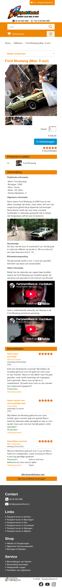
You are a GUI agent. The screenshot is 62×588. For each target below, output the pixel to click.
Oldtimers (18, 43)
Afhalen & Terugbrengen (18, 543)
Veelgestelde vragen (16, 567)
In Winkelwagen (45, 141)
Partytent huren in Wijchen (19, 531)
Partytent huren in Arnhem (19, 517)
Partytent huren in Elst (17, 522)
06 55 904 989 (15, 499)
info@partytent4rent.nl (19, 504)
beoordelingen (49, 151)
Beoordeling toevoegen (17, 564)
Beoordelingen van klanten (19, 561)
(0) (34, 3)
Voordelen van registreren (19, 570)
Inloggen (40, 2)
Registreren (48, 2)
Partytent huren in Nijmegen (19, 528)
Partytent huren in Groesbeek (20, 525)
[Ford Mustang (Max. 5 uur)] (31, 90)
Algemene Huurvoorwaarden (20, 546)
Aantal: (44, 129)
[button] (8, 93)
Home (8, 43)
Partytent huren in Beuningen (20, 519)
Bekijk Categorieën (16, 53)
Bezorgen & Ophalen (16, 549)
